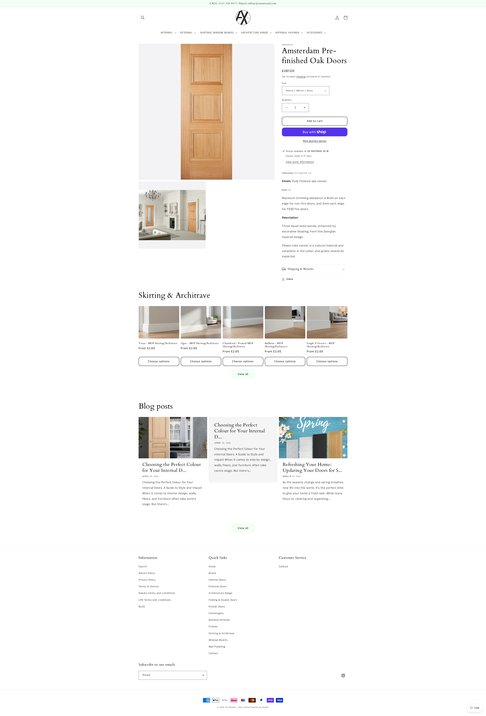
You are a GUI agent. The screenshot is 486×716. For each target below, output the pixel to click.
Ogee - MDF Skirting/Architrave (200, 343)
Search (143, 566)
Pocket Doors (217, 607)
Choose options (159, 361)
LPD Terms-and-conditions (155, 600)
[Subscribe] (202, 675)
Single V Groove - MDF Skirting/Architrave (321, 345)
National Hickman (219, 620)
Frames (213, 626)
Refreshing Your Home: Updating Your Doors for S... (312, 467)
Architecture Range (220, 593)
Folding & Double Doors (223, 600)
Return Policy (147, 573)
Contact (213, 653)
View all (243, 374)
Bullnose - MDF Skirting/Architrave (276, 345)
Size (284, 83)
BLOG (142, 607)
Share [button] (289, 279)
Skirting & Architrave (221, 633)
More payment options (314, 141)
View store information (300, 162)
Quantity (286, 100)
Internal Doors (217, 580)
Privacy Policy (147, 580)
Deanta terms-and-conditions (157, 593)
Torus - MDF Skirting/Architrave (158, 343)
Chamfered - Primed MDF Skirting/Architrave (238, 345)
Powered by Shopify (259, 707)
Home (212, 566)
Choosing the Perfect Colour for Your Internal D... (171, 467)
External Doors (217, 586)
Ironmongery (216, 613)
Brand (212, 573)
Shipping (300, 76)
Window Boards (218, 640)
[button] (143, 17)
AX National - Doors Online (237, 707)
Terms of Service (149, 586)
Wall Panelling (217, 647)
